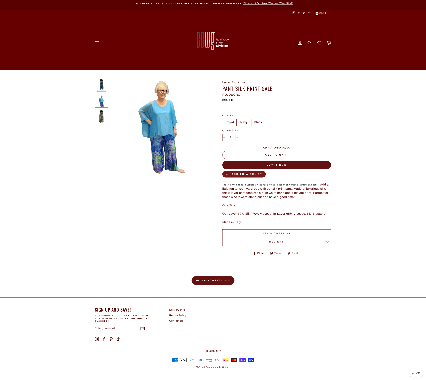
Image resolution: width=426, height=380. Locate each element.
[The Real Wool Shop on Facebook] (104, 339)
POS (198, 367)
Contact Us (176, 321)
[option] (213, 3)
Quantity (230, 130)
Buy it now (277, 165)
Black (258, 122)
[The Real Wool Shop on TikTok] (118, 339)
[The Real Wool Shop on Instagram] (97, 339)
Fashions (238, 82)
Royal (229, 122)
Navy (244, 122)
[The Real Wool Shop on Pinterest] (111, 339)
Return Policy (177, 315)
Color (228, 115)
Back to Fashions (215, 280)
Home (226, 82)
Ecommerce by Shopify (218, 367)
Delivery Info (177, 309)
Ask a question (277, 233)
